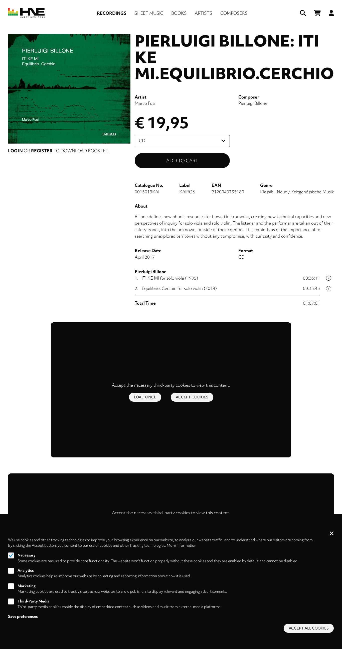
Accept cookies (192, 397)
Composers (234, 13)
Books (179, 13)
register (42, 151)
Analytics (26, 570)
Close (331, 533)
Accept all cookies (309, 628)
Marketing (27, 585)
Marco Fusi (145, 103)
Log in (15, 151)
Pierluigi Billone (252, 103)
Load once (145, 397)
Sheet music (148, 13)
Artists (203, 13)
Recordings (111, 13)
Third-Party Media (33, 601)
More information (181, 545)
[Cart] (317, 13)
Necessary (27, 555)
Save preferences (23, 616)
